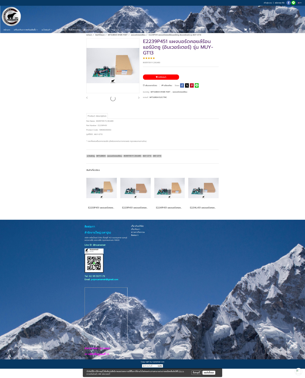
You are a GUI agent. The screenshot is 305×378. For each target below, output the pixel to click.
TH (300, 2)
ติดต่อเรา (135, 235)
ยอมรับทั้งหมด (209, 373)
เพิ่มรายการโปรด (151, 85)
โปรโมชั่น (104, 30)
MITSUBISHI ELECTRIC (158, 97)
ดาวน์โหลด (191, 30)
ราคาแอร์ (116, 30)
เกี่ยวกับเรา (223, 30)
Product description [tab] (97, 116)
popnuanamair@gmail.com (104, 279)
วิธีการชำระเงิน (143, 30)
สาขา (236, 30)
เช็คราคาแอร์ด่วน (176, 30)
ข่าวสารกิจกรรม (138, 232)
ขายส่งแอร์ (129, 30)
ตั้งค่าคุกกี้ (196, 373)
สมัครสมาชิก (280, 3)
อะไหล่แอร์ (46, 30)
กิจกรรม (212, 30)
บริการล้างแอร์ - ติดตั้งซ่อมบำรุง (68, 30)
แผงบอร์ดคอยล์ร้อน (180, 92)
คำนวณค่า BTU (160, 30)
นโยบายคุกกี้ (106, 374)
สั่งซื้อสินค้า (162, 77)
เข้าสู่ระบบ (268, 3)
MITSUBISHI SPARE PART (161, 92)
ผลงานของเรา (89, 30)
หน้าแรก (7, 30)
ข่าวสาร (203, 30)
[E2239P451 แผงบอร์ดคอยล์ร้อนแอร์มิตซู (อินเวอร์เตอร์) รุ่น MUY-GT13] (112, 66)
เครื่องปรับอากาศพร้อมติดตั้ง (25, 30)
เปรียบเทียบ (167, 85)
